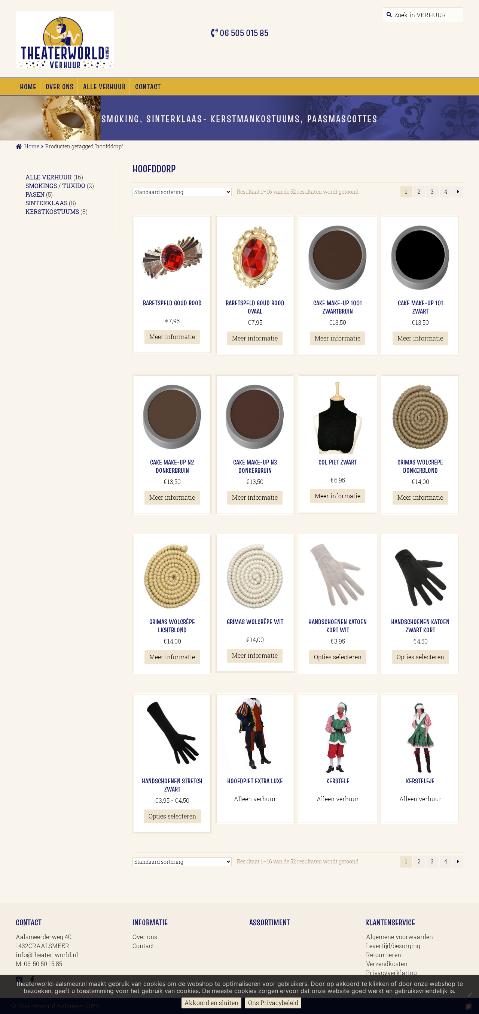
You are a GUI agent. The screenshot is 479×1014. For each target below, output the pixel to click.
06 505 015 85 (243, 33)
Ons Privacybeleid (273, 1003)
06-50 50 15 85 (43, 964)
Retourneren (383, 955)
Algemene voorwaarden (399, 937)
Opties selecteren (337, 657)
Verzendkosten (387, 964)
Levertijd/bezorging (393, 946)
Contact (148, 86)
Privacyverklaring (391, 973)
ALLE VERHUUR (104, 86)
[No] (469, 994)
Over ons (60, 86)
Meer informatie (172, 336)
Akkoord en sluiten (211, 1003)
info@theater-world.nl (47, 955)
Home (28, 86)
